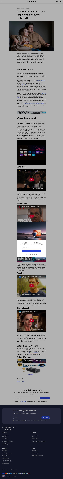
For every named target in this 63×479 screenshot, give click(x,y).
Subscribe (31, 251)
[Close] (47, 221)
